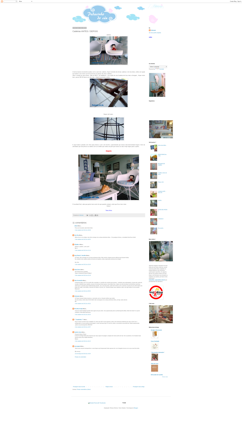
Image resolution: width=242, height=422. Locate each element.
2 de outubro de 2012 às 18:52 (83, 239)
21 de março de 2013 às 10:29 (83, 353)
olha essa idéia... (162, 145)
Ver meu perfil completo (155, 32)
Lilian (75, 226)
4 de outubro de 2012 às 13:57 (83, 327)
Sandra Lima (77, 332)
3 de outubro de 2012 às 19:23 (83, 314)
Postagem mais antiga (138, 386)
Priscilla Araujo (78, 308)
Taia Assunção (78, 280)
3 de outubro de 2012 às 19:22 (83, 303)
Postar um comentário (80, 357)
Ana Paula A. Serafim (80, 255)
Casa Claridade (155, 341)
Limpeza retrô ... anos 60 (162, 192)
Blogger (136, 408)
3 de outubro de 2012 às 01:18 (83, 275)
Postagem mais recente (79, 386)
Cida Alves (77, 269)
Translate (161, 69)
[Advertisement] (109, 372)
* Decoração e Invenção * (157, 352)
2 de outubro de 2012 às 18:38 (83, 230)
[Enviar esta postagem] (87, 215)
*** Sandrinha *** (78, 319)
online (150, 37)
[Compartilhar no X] (94, 215)
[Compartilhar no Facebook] (96, 215)
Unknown (76, 296)
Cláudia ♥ (76, 244)
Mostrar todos (165, 376)
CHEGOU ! (161, 219)
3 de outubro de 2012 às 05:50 (83, 291)
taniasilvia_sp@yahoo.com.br (157, 280)
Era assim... (161, 228)
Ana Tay (76, 235)
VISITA (159, 200)
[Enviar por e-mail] (90, 215)
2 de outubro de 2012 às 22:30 (83, 264)
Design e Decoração (156, 330)
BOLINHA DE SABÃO (161, 164)
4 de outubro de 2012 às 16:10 (83, 341)
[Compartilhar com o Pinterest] (97, 215)
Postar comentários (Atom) (84, 389)
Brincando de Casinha (157, 374)
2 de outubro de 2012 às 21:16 (83, 250)
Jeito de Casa (154, 363)
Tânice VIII (160, 182)
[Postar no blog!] (92, 215)
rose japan (77, 346)
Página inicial (109, 386)
